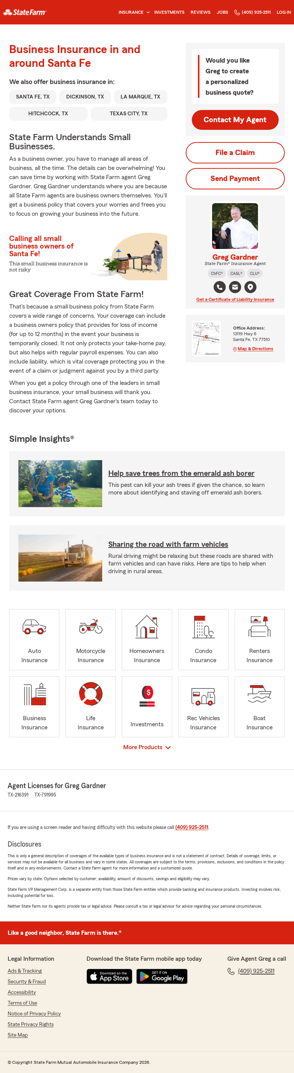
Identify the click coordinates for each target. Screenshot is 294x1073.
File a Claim (235, 153)
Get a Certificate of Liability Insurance (235, 299)
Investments (169, 12)
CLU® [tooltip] (255, 273)
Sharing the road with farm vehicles (168, 544)
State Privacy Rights (31, 1024)
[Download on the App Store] (109, 976)
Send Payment (235, 179)
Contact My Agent (235, 120)
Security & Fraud (27, 981)
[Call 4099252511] (220, 287)
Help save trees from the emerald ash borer (181, 473)
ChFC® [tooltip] (217, 273)
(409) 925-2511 (256, 12)
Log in (284, 12)
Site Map (18, 1035)
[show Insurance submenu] (147, 12)
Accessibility (22, 992)
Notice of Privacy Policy (34, 1013)
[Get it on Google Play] (162, 976)
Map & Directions (255, 348)
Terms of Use (22, 1003)
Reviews (201, 12)
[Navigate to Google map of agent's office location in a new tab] (250, 287)
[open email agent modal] (235, 288)
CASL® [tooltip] (236, 273)
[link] (25, 12)
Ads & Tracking (25, 971)
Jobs (222, 12)
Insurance (131, 12)
